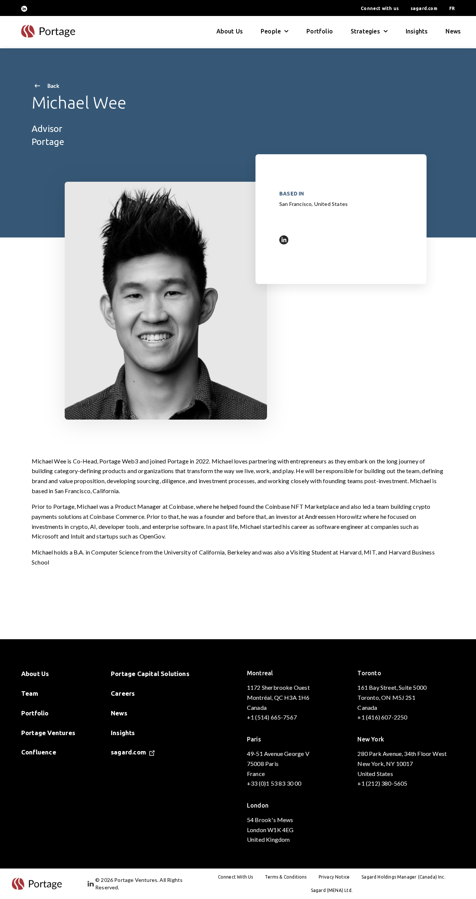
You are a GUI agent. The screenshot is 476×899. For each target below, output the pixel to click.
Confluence (38, 752)
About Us (229, 31)
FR (452, 8)
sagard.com (424, 8)
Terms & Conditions (285, 876)
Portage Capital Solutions (150, 673)
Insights (417, 31)
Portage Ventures (48, 732)
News (453, 31)
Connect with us (380, 8)
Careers (123, 693)
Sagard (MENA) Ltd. (332, 890)
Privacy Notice (334, 876)
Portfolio (319, 31)
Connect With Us (235, 876)
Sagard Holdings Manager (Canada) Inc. (403, 876)
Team (30, 693)
